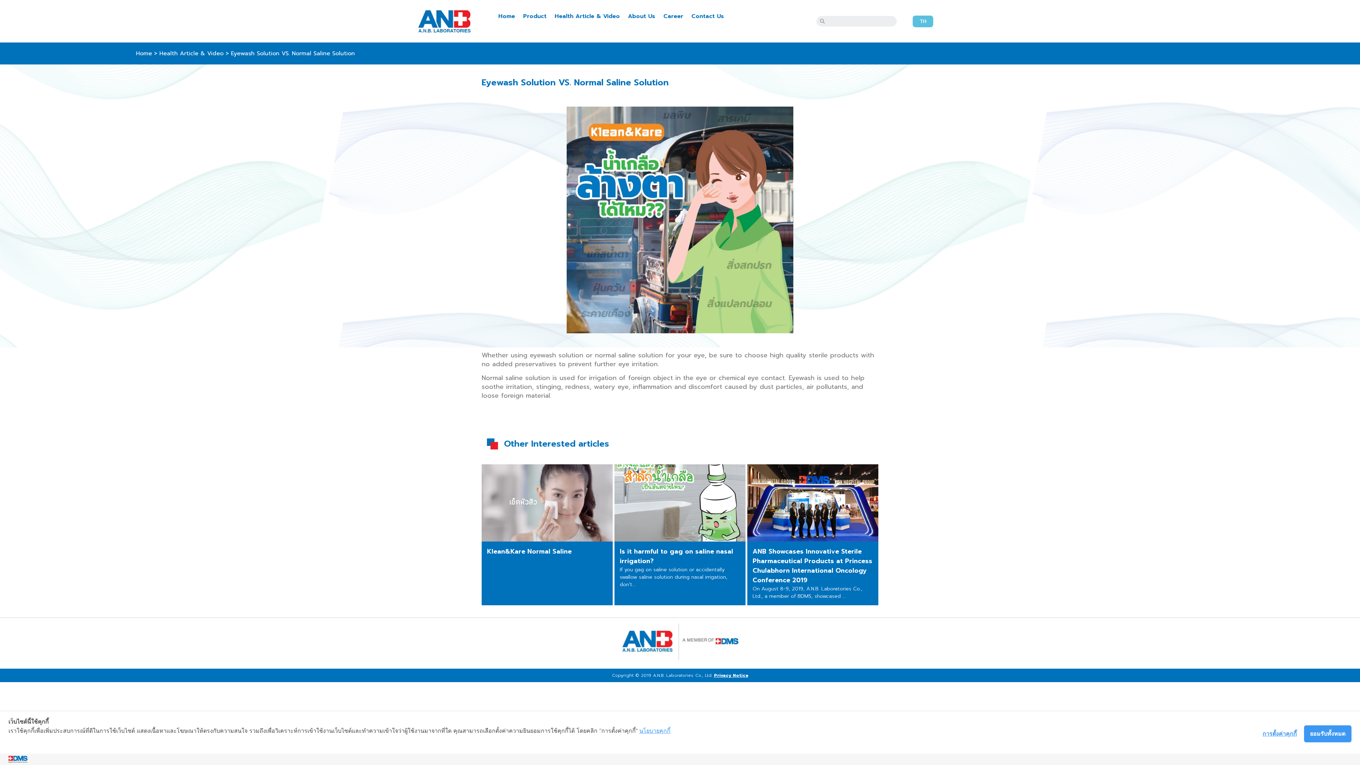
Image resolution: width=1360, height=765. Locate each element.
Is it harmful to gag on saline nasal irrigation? (676, 556)
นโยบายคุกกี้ (654, 730)
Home (506, 16)
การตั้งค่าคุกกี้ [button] (1280, 733)
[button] (923, 21)
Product (534, 16)
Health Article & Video (587, 16)
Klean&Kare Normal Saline (529, 551)
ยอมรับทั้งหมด (1327, 733)
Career (673, 16)
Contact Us (707, 16)
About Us (641, 16)
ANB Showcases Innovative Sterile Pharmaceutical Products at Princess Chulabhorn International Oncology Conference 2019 (812, 565)
